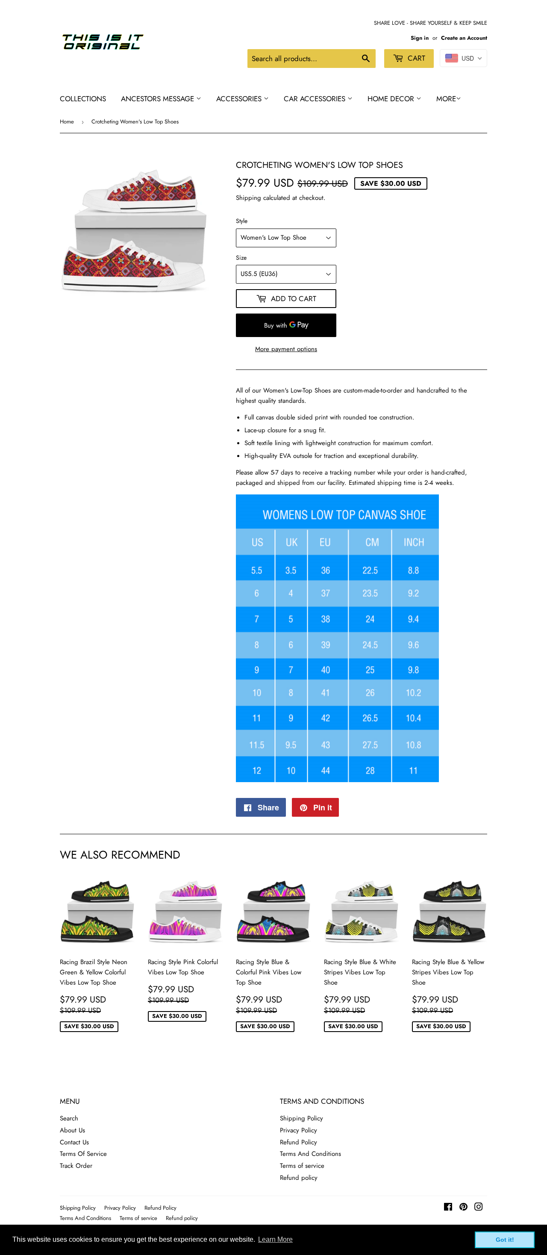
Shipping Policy (301, 1118)
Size (241, 257)
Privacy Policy (298, 1130)
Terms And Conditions (310, 1153)
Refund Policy (298, 1142)
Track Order (76, 1165)
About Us (72, 1130)
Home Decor (392, 99)
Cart (415, 58)
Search (69, 1118)
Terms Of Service (83, 1153)
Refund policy (299, 1177)
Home (67, 121)
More (446, 99)
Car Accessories (315, 99)
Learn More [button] (275, 1239)
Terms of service (302, 1165)
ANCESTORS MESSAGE (158, 99)
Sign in (420, 38)
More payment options (286, 349)
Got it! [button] (505, 1239)
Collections (83, 99)
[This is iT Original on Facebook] (448, 1208)
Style (241, 221)
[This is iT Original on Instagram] (478, 1208)
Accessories (240, 99)
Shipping (248, 197)
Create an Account (464, 38)
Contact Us (74, 1142)
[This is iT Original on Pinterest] (463, 1208)
